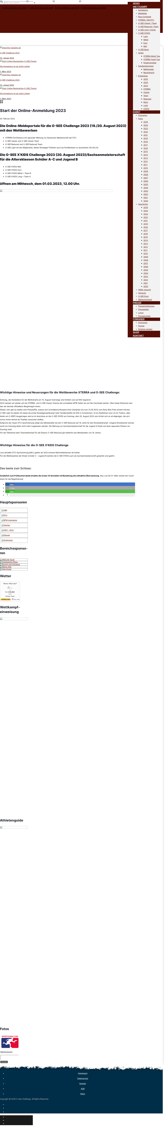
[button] (10, 484)
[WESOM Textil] (7, 560)
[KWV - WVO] (7, 530)
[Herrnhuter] (5, 569)
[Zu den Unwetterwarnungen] (10, 590)
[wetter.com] (5, 600)
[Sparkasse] (7, 540)
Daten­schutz (82, 1078)
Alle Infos (17, 599)
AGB (83, 1089)
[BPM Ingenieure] (9, 520)
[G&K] (4, 510)
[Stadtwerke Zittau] (9, 562)
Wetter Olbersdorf (10, 583)
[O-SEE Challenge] (53, 12)
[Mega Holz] (5, 567)
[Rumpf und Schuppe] (10, 564)
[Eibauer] (5, 535)
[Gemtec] (5, 525)
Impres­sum (82, 1073)
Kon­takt (82, 1083)
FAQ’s (82, 1094)
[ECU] (4, 515)
